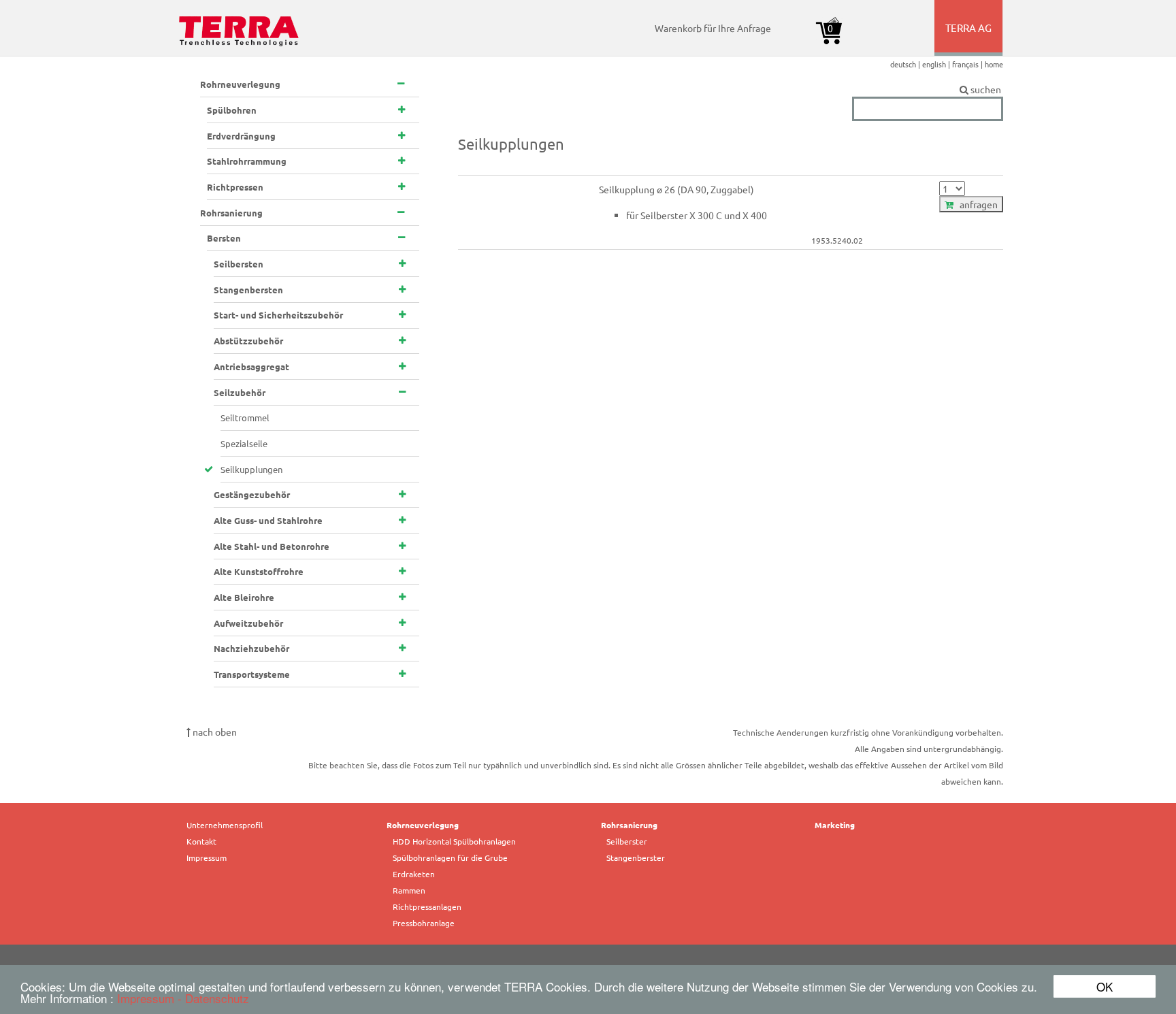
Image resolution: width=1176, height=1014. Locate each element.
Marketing (835, 824)
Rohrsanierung (629, 824)
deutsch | (906, 64)
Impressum (206, 857)
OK (1104, 986)
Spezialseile (243, 443)
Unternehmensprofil (224, 824)
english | (937, 64)
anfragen (975, 204)
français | (968, 64)
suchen (985, 89)
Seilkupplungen (251, 469)
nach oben (214, 731)
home (994, 64)
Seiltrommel (245, 417)
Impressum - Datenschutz (183, 998)
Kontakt (201, 841)
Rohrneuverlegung (423, 824)
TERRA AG (969, 38)
